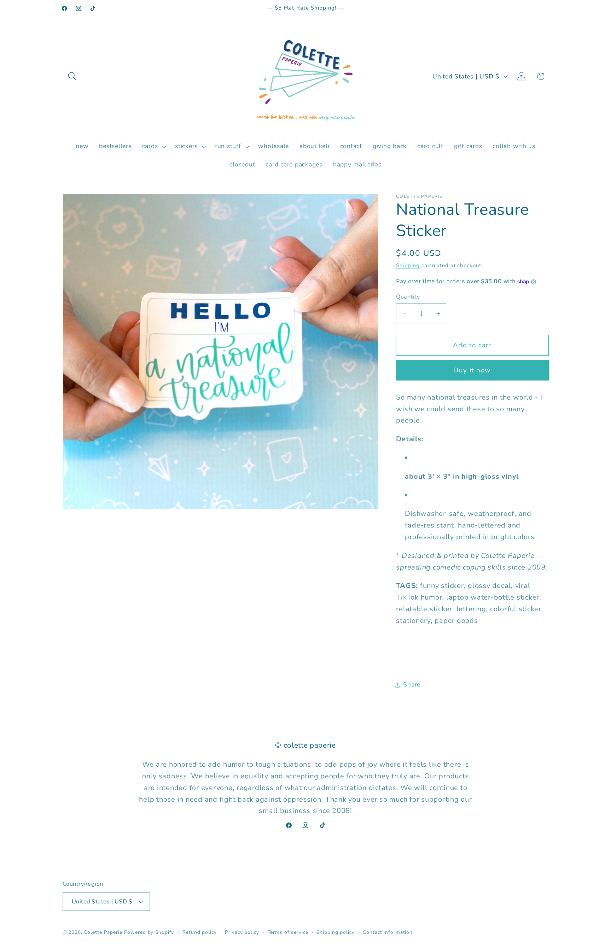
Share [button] (411, 684)
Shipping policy (335, 932)
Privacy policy (242, 932)
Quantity (408, 297)
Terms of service (288, 932)
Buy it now (472, 370)
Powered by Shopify (149, 932)
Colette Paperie (103, 932)
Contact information (388, 932)
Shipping (408, 265)
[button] (72, 76)
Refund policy (199, 932)
